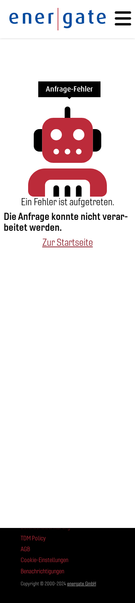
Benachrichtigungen (42, 571)
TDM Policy (33, 538)
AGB (25, 549)
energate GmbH (81, 583)
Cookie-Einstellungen (44, 560)
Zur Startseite (67, 242)
